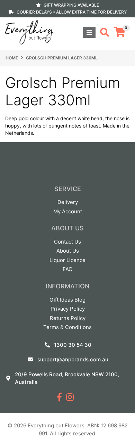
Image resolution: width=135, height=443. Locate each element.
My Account (67, 211)
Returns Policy (68, 318)
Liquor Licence (68, 260)
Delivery (67, 202)
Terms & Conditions (67, 327)
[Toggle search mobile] (102, 32)
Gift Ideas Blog (68, 299)
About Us (67, 250)
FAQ (67, 269)
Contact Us (67, 241)
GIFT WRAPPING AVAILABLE (71, 5)
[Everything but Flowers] (29, 32)
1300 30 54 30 (72, 345)
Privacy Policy (68, 308)
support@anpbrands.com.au (72, 359)
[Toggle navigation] (89, 32)
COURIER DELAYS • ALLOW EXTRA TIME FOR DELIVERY (72, 12)
